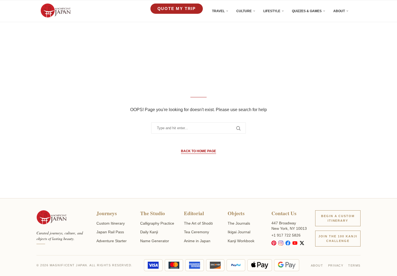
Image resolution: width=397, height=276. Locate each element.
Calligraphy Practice (157, 223)
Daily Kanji (149, 232)
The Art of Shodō (198, 223)
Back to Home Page (198, 151)
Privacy (336, 265)
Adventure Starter (111, 241)
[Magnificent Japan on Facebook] (287, 243)
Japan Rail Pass (110, 232)
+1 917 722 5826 (286, 235)
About (339, 11)
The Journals (239, 223)
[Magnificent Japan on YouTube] (294, 243)
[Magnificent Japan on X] (301, 243)
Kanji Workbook (241, 241)
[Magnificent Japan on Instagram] (280, 243)
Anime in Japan (197, 241)
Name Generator (154, 241)
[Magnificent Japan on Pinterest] (273, 243)
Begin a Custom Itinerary (338, 218)
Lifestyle (271, 11)
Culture (244, 11)
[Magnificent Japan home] (51, 217)
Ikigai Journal (239, 232)
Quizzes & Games (307, 11)
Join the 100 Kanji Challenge (337, 238)
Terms (354, 265)
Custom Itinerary (110, 223)
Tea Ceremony (196, 232)
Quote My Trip (176, 8)
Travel (218, 11)
